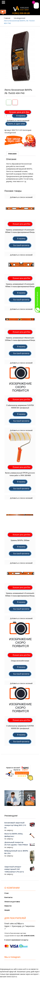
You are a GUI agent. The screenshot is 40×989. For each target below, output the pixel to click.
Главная (7, 18)
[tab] (12, 153)
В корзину (20, 116)
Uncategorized (19, 18)
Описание (12, 153)
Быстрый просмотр (21, 245)
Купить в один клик (16, 124)
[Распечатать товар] (8, 102)
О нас (6, 893)
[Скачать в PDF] (15, 102)
